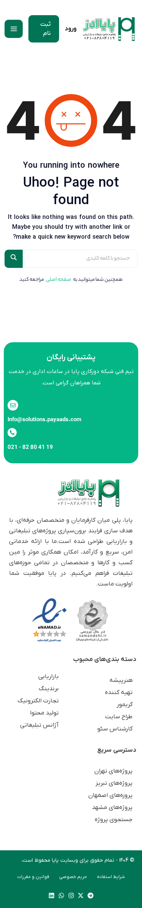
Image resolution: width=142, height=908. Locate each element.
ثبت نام (45, 28)
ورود (70, 29)
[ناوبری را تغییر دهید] (14, 29)
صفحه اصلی (58, 279)
